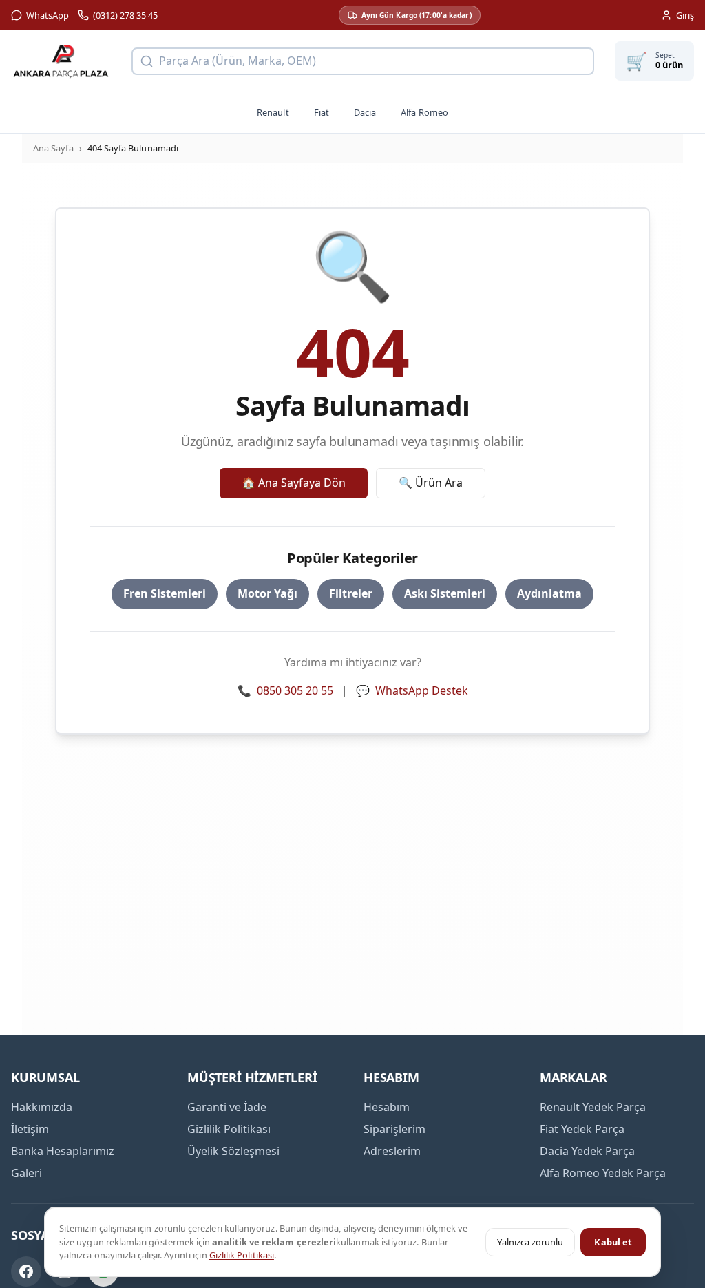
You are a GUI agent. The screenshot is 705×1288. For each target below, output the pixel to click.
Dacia (365, 112)
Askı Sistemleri (444, 593)
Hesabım (387, 1107)
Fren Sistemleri (164, 593)
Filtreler (350, 593)
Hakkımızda (41, 1107)
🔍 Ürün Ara (431, 482)
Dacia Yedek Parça (587, 1151)
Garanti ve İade (226, 1107)
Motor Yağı (267, 593)
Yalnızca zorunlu (530, 1242)
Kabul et (613, 1242)
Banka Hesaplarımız (62, 1151)
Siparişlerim (394, 1129)
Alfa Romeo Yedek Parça (603, 1173)
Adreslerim (392, 1151)
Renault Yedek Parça (593, 1107)
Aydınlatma (549, 593)
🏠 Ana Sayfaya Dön (294, 482)
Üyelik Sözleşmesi (233, 1151)
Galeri (26, 1173)
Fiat (321, 112)
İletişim (30, 1129)
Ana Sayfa (53, 148)
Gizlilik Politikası (241, 1255)
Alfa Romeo (424, 112)
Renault (272, 112)
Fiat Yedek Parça (582, 1129)
